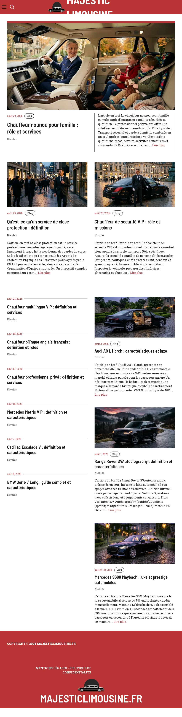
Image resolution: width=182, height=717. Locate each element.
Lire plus (158, 145)
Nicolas (12, 319)
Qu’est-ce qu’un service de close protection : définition (38, 225)
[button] (12, 7)
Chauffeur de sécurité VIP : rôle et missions (127, 225)
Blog (29, 115)
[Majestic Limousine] (56, 7)
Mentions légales (51, 668)
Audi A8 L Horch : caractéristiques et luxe (131, 350)
